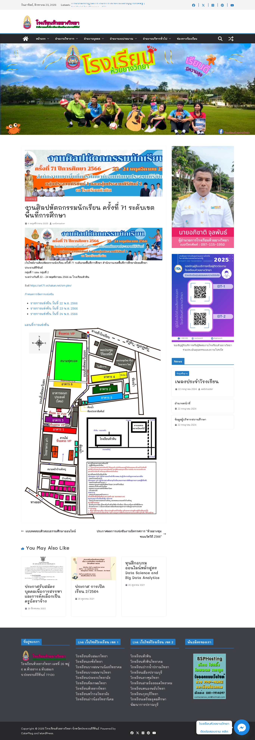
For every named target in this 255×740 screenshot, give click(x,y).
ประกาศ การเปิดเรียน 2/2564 (90, 589)
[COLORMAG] (45, 652)
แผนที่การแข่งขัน (37, 325)
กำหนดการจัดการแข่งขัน (39, 294)
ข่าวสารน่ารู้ (31, 199)
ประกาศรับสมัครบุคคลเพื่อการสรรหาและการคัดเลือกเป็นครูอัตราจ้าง (43, 593)
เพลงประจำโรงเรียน (197, 381)
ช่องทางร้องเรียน (187, 38)
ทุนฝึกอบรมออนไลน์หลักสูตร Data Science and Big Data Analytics (142, 570)
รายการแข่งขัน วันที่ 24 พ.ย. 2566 (54, 314)
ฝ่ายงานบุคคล (92, 38)
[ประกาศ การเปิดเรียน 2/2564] (93, 559)
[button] (47, 38)
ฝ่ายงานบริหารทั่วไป (155, 38)
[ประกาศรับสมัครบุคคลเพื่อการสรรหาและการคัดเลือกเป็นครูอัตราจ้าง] (43, 559)
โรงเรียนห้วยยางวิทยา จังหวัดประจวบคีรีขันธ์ (72, 728)
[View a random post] (231, 39)
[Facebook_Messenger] (242, 727)
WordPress (46, 733)
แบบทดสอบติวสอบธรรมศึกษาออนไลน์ (51, 531)
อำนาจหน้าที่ (182, 403)
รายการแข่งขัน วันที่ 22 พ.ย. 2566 (54, 303)
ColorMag (27, 733)
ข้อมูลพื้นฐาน (182, 373)
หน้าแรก (41, 38)
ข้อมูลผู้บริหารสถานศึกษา (190, 419)
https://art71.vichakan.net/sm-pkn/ (50, 285)
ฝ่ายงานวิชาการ (64, 38)
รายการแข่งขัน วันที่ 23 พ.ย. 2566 (54, 308)
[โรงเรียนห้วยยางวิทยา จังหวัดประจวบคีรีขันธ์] (26, 39)
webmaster (58, 223)
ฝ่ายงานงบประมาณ (121, 38)
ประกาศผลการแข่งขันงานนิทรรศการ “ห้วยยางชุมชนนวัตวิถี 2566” (129, 534)
